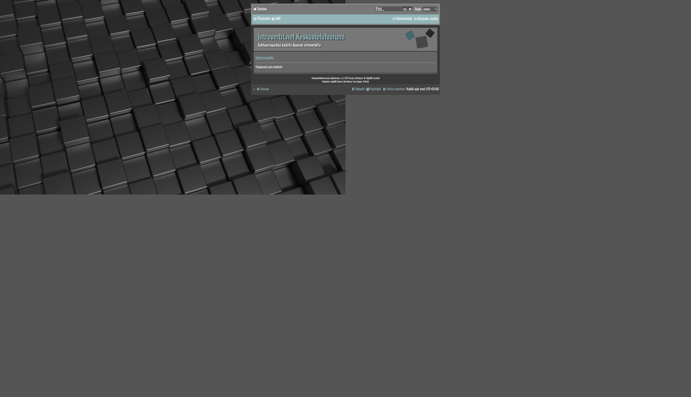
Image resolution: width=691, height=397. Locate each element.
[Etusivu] (414, 39)
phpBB (343, 78)
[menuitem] (276, 19)
